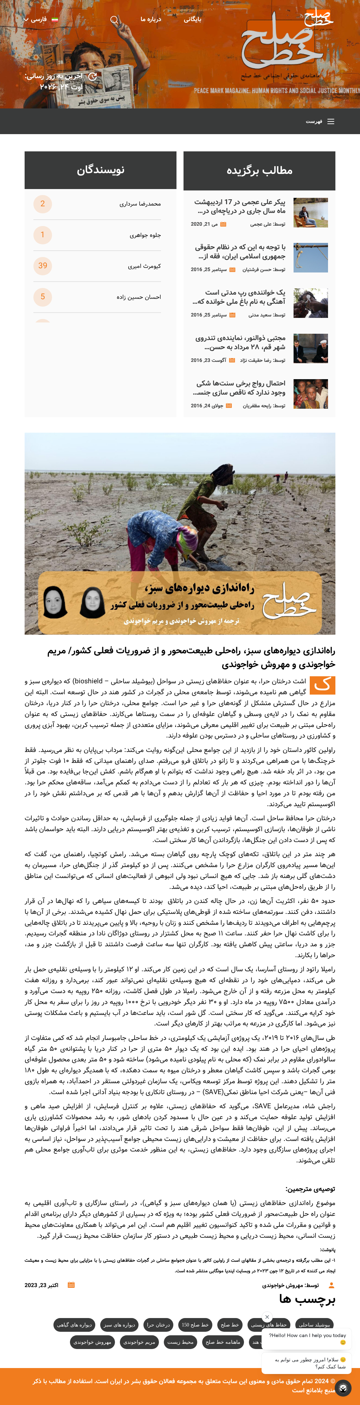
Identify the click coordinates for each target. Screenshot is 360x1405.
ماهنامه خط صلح (223, 1342)
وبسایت (243, 1271)
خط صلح (230, 1325)
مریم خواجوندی (139, 1342)
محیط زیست (180, 1342)
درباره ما (151, 19)
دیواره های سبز (119, 1325)
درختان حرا (158, 1325)
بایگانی (192, 19)
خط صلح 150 (195, 1325)
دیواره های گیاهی (74, 1325)
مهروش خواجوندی (92, 1342)
